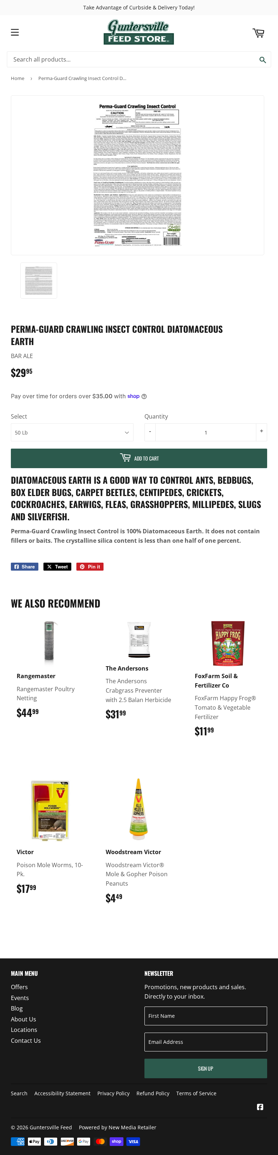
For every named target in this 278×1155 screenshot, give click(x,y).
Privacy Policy (113, 1093)
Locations (24, 1030)
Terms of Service (196, 1093)
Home (17, 78)
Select (19, 416)
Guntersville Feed (51, 1127)
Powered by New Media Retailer (117, 1127)
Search (19, 1093)
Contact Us (26, 1041)
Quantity (156, 416)
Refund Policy (152, 1093)
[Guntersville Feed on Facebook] (260, 1108)
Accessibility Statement (62, 1093)
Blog (17, 1008)
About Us (23, 1019)
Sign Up (205, 1068)
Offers (19, 987)
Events (20, 998)
